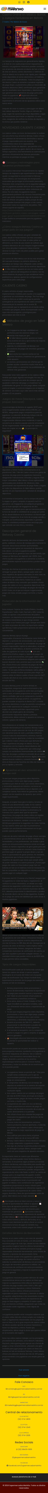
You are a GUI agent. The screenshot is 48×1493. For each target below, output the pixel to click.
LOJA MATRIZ (24, 1416)
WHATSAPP (24, 1447)
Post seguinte (24, 1376)
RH (24, 1394)
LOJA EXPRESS (24, 1433)
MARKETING (24, 1403)
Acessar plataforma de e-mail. (24, 1477)
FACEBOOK (24, 1463)
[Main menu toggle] (45, 8)
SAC (24, 1386)
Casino (6, 22)
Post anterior (24, 1370)
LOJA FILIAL (24, 1425)
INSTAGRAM (24, 1455)
